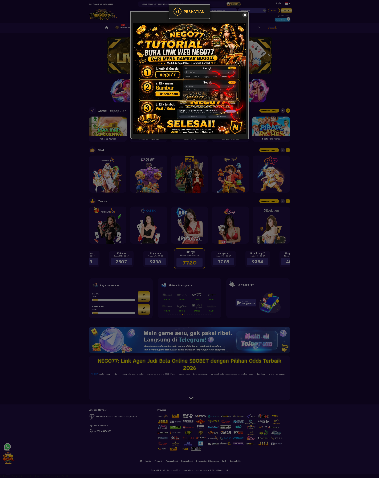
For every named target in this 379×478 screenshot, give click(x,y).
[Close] (245, 14)
